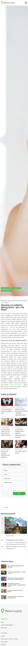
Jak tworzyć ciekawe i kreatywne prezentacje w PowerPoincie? (15, 578)
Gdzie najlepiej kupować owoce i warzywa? (15, 566)
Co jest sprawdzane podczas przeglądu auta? (6, 411)
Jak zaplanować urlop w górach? (11, 540)
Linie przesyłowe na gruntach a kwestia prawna (15, 597)
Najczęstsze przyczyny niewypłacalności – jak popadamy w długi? (16, 585)
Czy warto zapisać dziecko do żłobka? (15, 591)
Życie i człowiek (6, 290)
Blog (2, 622)
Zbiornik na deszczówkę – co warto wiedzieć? (16, 572)
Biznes (2, 636)
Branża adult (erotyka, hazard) (9, 639)
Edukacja (3, 644)
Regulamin (4, 627)
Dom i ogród (4, 641)
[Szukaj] (2, 507)
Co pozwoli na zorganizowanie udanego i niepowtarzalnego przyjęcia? (20, 433)
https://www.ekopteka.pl (16, 384)
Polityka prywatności (7, 625)
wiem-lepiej (6, 288)
